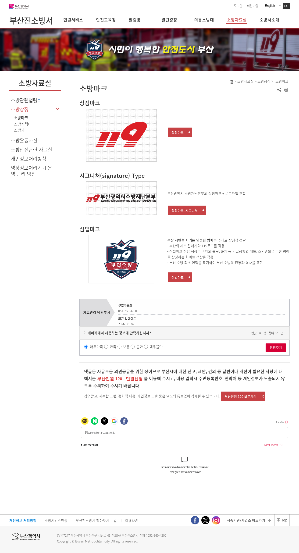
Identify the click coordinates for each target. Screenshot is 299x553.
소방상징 (19, 109)
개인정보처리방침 (28, 158)
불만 (139, 346)
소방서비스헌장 (56, 520)
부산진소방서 (31, 20)
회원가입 (252, 5)
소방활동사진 (24, 140)
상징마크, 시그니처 (184, 210)
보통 (126, 346)
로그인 (238, 5)
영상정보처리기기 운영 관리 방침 (31, 170)
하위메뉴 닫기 (57, 108)
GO (286, 6)
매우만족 (96, 346)
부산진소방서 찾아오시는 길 (96, 520)
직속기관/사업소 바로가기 (246, 520)
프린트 (286, 89)
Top (284, 520)
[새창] (195, 520)
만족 (113, 346)
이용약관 (131, 520)
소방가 (19, 130)
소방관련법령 (24, 100)
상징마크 (177, 132)
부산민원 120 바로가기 (240, 396)
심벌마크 (177, 277)
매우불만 (156, 346)
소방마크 (21, 118)
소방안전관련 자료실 (31, 149)
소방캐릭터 (23, 124)
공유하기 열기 (279, 89)
